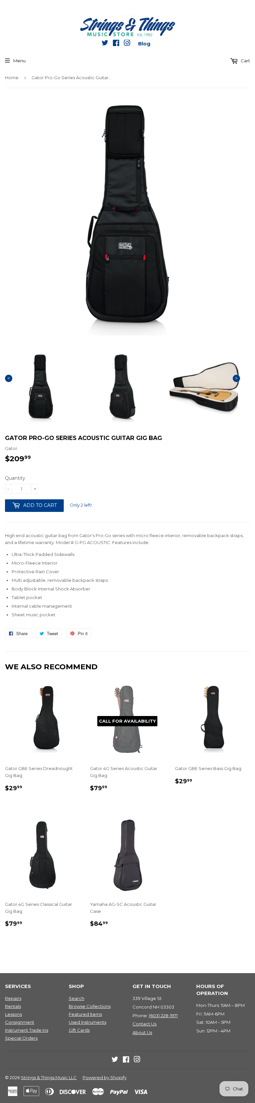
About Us (142, 1032)
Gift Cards (79, 1030)
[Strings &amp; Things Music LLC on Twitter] (105, 44)
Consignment (19, 1022)
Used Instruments (87, 1022)
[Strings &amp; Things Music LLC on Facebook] (116, 44)
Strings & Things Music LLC (49, 1077)
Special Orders (21, 1038)
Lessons (13, 1014)
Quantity (15, 478)
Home (12, 77)
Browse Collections (90, 1006)
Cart (245, 60)
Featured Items (85, 1014)
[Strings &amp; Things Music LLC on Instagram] (127, 44)
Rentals (13, 1006)
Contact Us (144, 1023)
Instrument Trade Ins (26, 1030)
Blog (144, 43)
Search (76, 998)
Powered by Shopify (105, 1077)
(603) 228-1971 (163, 1015)
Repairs (13, 998)
